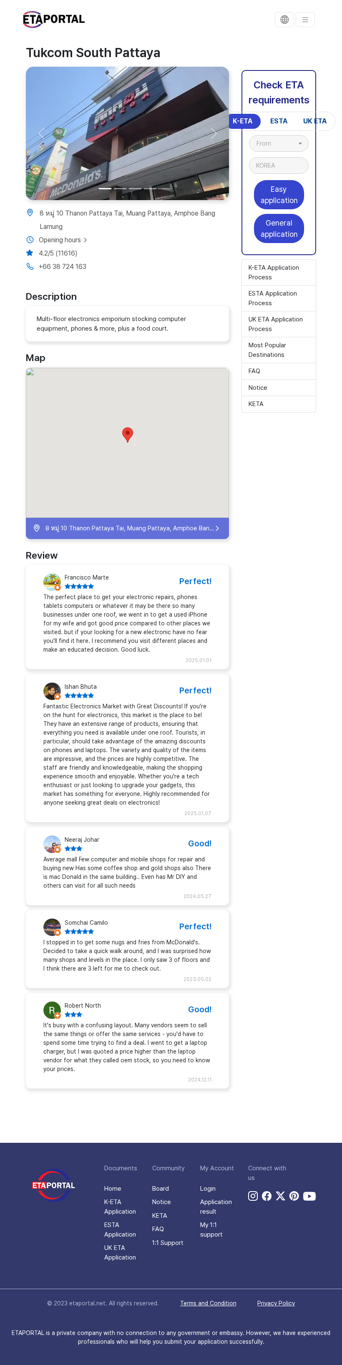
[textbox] (267, 143)
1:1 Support (168, 1243)
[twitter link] (280, 1196)
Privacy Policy (276, 1303)
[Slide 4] (150, 188)
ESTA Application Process (273, 298)
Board (160, 1188)
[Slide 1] (105, 188)
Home (112, 1188)
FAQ (254, 371)
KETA (256, 404)
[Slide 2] (120, 188)
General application (279, 228)
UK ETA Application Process (276, 324)
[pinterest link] (294, 1196)
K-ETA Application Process (274, 272)
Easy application (279, 195)
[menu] (305, 19)
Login (208, 1188)
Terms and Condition (208, 1303)
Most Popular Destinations (267, 350)
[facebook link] (267, 1196)
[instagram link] (253, 1196)
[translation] (284, 19)
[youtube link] (309, 1196)
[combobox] (279, 143)
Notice (258, 387)
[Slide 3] (135, 188)
